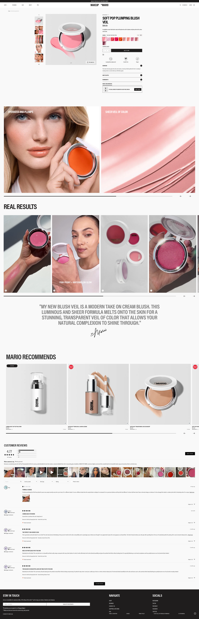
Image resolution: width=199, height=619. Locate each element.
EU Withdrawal (181, 613)
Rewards (111, 603)
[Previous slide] (181, 196)
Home (9, 11)
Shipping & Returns (114, 609)
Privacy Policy (142, 613)
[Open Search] (180, 5)
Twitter (155, 611)
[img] (19, 462)
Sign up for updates (68, 604)
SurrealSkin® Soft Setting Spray (14, 426)
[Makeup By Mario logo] (99, 5)
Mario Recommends (107, 83)
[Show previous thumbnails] (39, 15)
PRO (38, 5)
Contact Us (112, 606)
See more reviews (99, 583)
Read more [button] (192, 492)
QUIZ (23, 5)
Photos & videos (76, 481)
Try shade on (91, 62)
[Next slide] (190, 196)
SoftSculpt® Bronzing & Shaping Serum (77, 426)
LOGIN (190, 5)
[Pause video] (6, 290)
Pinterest (155, 606)
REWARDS (14, 5)
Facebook (155, 609)
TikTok (154, 603)
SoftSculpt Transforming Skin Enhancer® (140, 426)
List (140, 35)
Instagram (155, 601)
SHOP (5, 5)
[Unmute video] (8, 290)
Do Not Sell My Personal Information (161, 613)
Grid (138, 35)
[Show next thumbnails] (39, 64)
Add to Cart (126, 50)
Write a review (190, 453)
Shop (110, 601)
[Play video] (54, 290)
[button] (65, 423)
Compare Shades (106, 46)
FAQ (110, 611)
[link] (105, 14)
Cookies (128, 613)
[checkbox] (77, 481)
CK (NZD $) (184, 5)
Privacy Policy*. (21, 608)
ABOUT (30, 5)
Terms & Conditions (113, 613)
